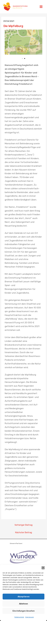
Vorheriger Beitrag (23, 525)
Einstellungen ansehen (24, 611)
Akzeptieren (24, 596)
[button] (43, 568)
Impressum (29, 617)
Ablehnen (23, 604)
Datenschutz (19, 617)
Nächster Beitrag (23, 532)
